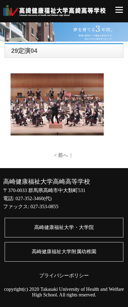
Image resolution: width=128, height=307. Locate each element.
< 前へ (61, 155)
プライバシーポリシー (64, 275)
